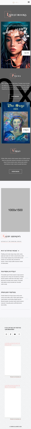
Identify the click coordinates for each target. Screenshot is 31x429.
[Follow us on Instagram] (6, 334)
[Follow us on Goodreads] (19, 334)
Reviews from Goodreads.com (15, 376)
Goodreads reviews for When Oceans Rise (12, 386)
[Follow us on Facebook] (10, 334)
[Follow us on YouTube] (14, 334)
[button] (28, 2)
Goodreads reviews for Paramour (12, 344)
